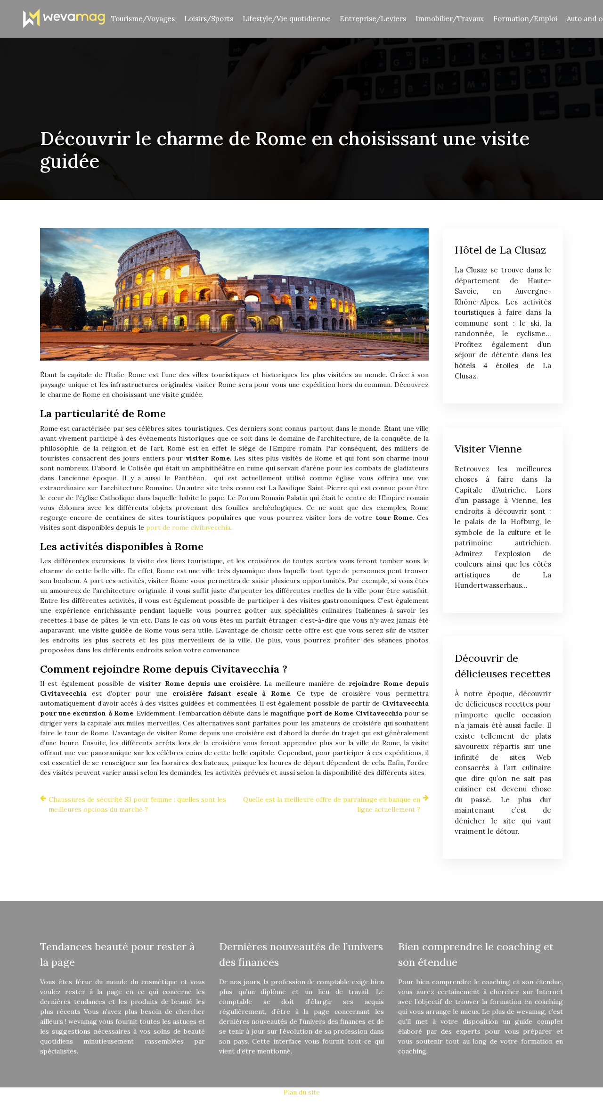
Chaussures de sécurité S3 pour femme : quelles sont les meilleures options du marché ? (137, 804)
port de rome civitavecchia (188, 527)
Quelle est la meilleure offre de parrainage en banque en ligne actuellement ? (331, 804)
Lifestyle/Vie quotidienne (286, 18)
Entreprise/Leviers (373, 18)
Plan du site (302, 1092)
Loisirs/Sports (208, 18)
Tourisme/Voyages (143, 18)
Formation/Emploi (525, 18)
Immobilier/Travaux (450, 18)
